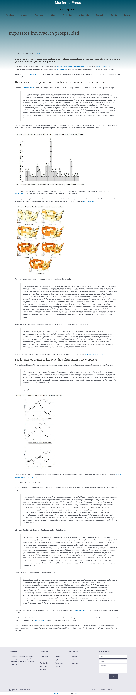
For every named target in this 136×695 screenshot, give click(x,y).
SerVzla (24, 15)
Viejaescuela (84, 15)
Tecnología (39, 15)
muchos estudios (36, 74)
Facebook (74, 657)
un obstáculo (61, 69)
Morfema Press (68, 2)
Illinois (33, 477)
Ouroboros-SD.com (105, 690)
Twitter (73, 660)
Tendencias (67, 15)
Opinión (114, 15)
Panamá (127, 15)
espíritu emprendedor (104, 66)
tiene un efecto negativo (94, 354)
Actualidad (10, 15)
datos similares (41, 620)
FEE (38, 54)
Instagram (74, 663)
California (24, 477)
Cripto (53, 15)
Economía (99, 15)
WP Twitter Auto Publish (60, 693)
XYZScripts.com (78, 693)
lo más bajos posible (80, 610)
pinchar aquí (88, 201)
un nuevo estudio (28, 88)
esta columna (44, 618)
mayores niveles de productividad (70, 66)
